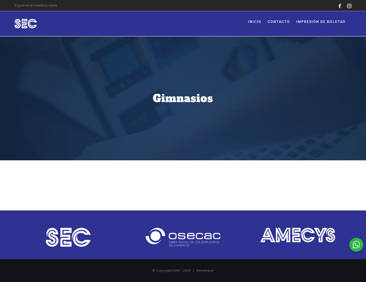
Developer (205, 270)
